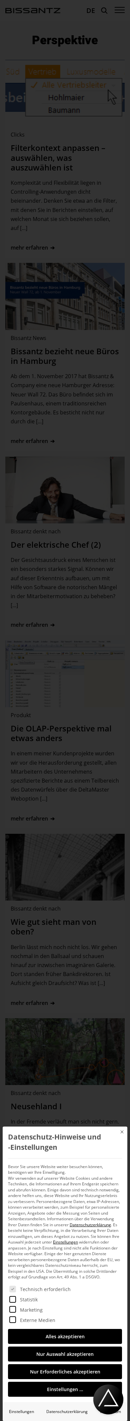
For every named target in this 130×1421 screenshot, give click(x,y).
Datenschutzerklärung (90, 1225)
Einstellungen (21, 1411)
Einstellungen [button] (65, 1242)
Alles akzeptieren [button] (65, 1336)
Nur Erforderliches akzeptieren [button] (65, 1371)
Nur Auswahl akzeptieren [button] (65, 1354)
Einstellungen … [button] (65, 1389)
